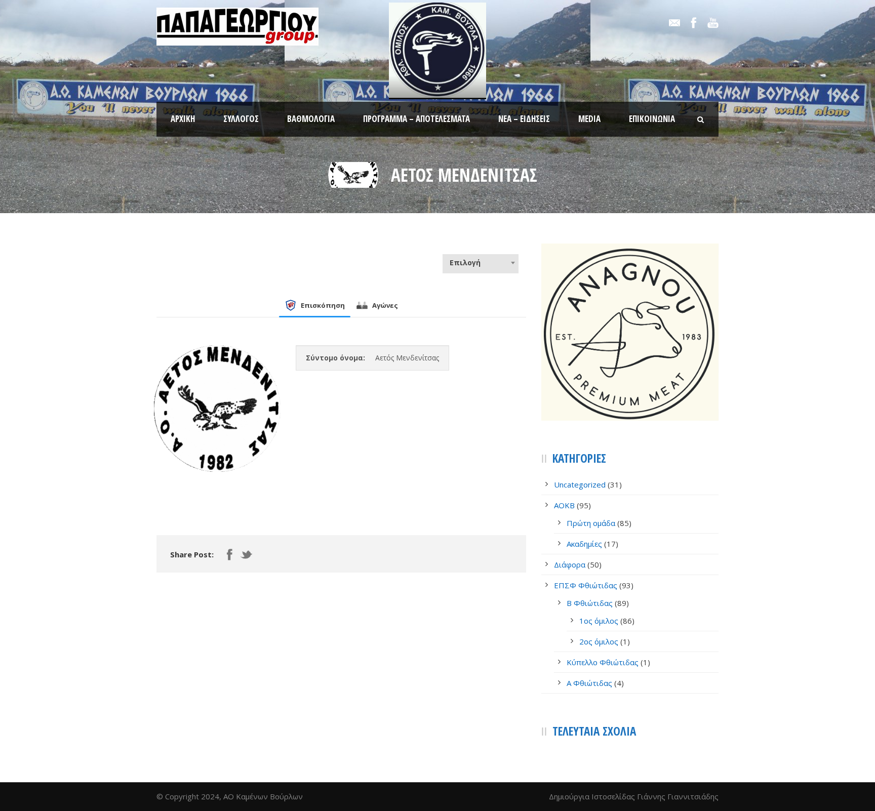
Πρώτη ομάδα (591, 523)
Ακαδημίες (584, 544)
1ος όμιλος (598, 621)
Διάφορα (569, 564)
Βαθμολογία (311, 119)
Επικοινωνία (652, 119)
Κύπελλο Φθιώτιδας (603, 662)
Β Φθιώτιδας (590, 603)
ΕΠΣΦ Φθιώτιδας (585, 585)
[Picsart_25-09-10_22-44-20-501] (353, 174)
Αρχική (183, 119)
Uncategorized (580, 484)
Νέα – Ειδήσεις (524, 119)
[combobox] (481, 263)
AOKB (564, 505)
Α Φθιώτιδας (589, 683)
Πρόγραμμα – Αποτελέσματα (416, 119)
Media (589, 119)
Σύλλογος (241, 119)
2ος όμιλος (598, 641)
